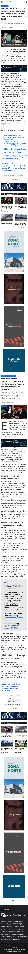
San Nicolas (20, 175)
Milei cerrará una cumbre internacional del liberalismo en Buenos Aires (14, 137)
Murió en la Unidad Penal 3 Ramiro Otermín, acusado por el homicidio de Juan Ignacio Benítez (21, 223)
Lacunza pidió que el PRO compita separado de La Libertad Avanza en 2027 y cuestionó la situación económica (15, 144)
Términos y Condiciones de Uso (14, 951)
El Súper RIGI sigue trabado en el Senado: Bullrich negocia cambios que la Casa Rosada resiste (15, 151)
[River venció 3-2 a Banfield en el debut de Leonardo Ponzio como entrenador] (21, 200)
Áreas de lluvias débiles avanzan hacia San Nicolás (7, 222)
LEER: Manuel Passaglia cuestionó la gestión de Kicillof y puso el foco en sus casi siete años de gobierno (13, 167)
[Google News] (14, 179)
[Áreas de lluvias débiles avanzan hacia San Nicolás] (7, 217)
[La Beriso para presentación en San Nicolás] (14, 186)
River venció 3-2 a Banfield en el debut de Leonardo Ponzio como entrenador (21, 206)
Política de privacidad (12, 949)
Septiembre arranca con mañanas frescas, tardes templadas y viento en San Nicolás (15, 157)
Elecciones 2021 (9, 175)
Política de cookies (21, 949)
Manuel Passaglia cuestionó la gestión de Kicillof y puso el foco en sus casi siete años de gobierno (6, 207)
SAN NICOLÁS (5, 5)
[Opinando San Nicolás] (6, 2)
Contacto (5, 949)
